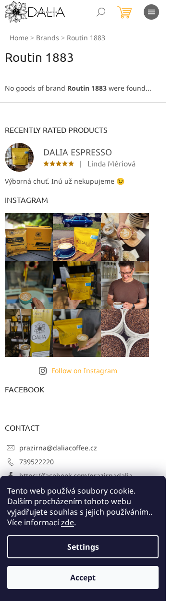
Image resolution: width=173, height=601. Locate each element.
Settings (83, 547)
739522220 (36, 461)
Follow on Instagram (84, 370)
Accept (83, 577)
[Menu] (151, 12)
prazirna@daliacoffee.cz (58, 447)
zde (67, 522)
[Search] (101, 12)
